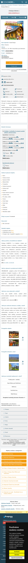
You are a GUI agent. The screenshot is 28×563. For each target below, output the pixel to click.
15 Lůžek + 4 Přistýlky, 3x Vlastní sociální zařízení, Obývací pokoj (14, 132)
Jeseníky (17, 441)
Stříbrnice (14, 386)
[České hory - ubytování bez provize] (7, 2)
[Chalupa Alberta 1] (14, 337)
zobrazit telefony (9, 50)
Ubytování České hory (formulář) (11, 484)
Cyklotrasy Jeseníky (5, 503)
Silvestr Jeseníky (8, 488)
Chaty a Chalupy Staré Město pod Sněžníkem (12, 472)
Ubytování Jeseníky (8, 454)
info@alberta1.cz (9, 53)
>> (3, 260)
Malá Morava (14, 394)
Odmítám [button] (16, 554)
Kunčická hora (14, 390)
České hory (11, 441)
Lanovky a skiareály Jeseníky (8, 508)
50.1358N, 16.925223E (9, 262)
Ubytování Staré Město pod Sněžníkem (13, 464)
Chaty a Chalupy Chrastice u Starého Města (14, 468)
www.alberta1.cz (5, 56)
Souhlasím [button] (17, 551)
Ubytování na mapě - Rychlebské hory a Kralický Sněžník (13, 492)
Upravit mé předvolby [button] (16, 557)
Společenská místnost (8, 163)
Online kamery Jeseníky (6, 505)
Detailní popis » (6, 158)
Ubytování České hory (9, 457)
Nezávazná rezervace (14, 62)
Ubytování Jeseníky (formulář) (11, 480)
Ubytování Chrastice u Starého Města (12, 461)
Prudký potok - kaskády (14, 379)
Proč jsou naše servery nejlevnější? (14, 512)
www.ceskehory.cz (14, 13)
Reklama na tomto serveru (10, 520)
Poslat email (14, 66)
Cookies (5, 551)
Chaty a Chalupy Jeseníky (10, 477)
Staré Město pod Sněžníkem (14, 383)
